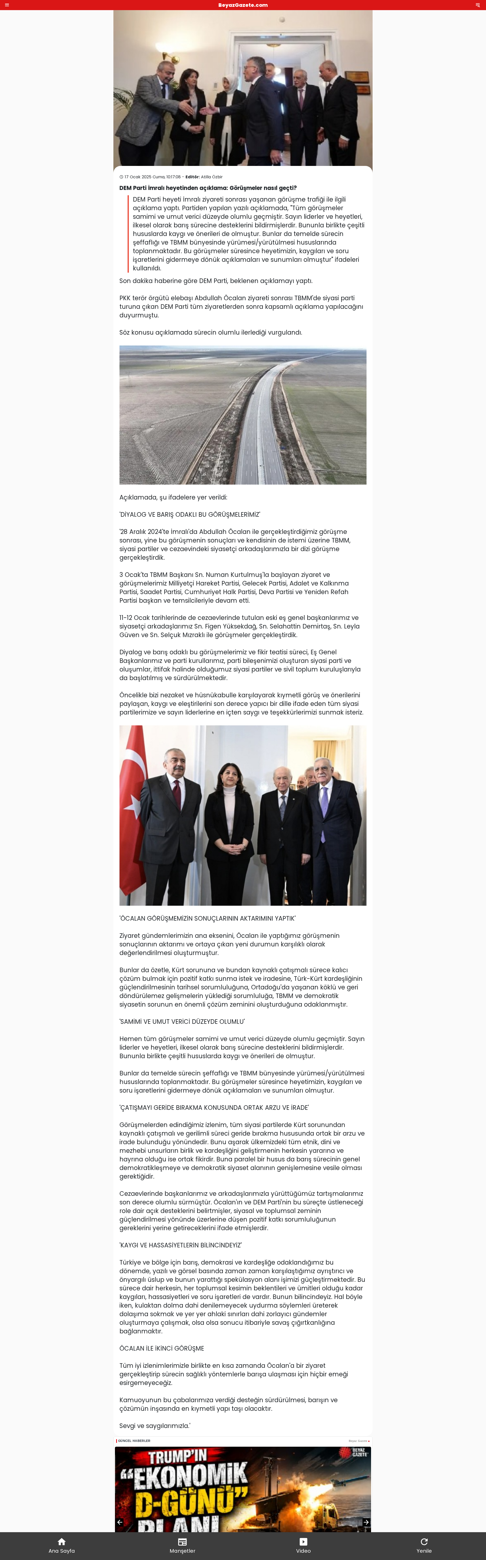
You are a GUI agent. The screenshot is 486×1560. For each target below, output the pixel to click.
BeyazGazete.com (243, 5)
